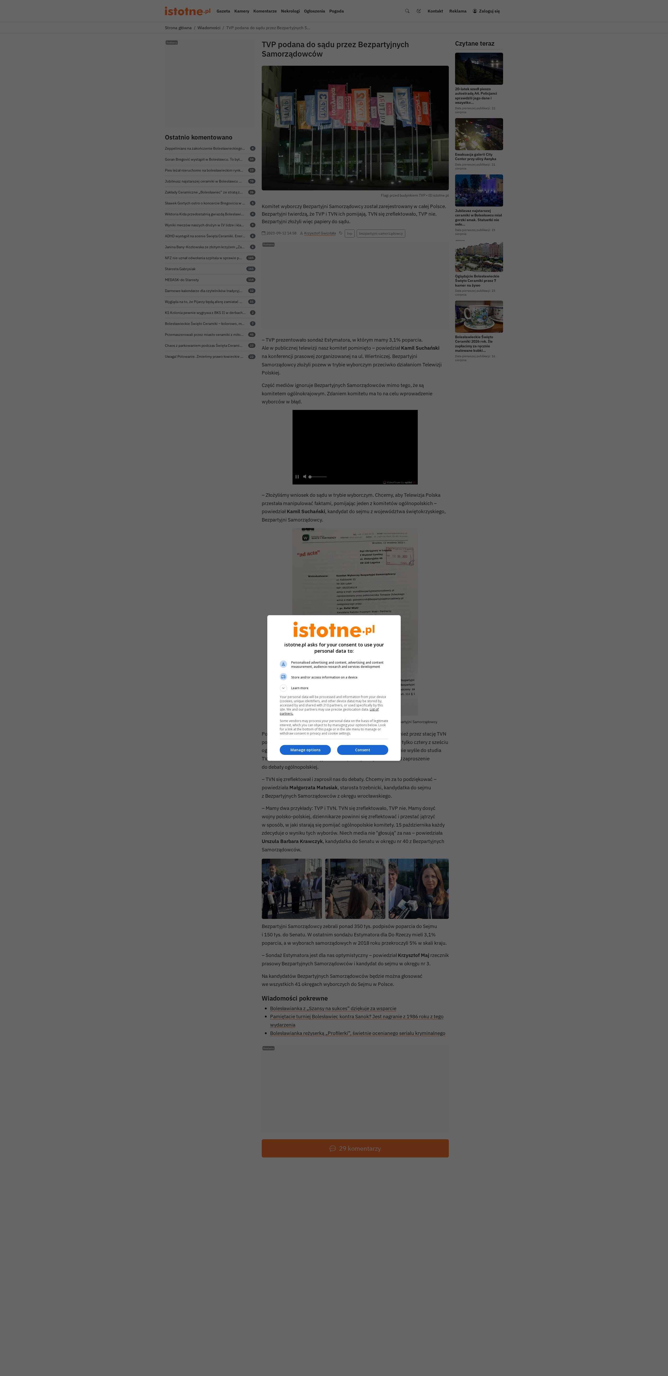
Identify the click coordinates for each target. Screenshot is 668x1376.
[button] (334, 688)
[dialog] (334, 688)
